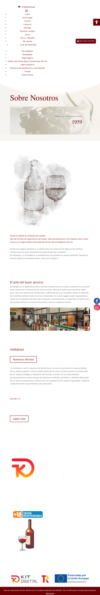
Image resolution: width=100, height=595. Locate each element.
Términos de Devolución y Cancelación (27, 68)
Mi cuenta (27, 41)
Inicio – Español (27, 38)
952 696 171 (15, 399)
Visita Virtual (27, 75)
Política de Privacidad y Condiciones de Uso (27, 61)
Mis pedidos (27, 51)
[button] (96, 22)
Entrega (27, 27)
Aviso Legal (27, 17)
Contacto (27, 24)
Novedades (27, 54)
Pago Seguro (27, 58)
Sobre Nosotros (27, 64)
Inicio (27, 14)
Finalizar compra (27, 31)
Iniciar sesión (87, 41)
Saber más (19, 418)
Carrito (27, 21)
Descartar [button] (50, 593)
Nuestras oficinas (23, 359)
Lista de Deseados (28, 44)
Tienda (27, 71)
